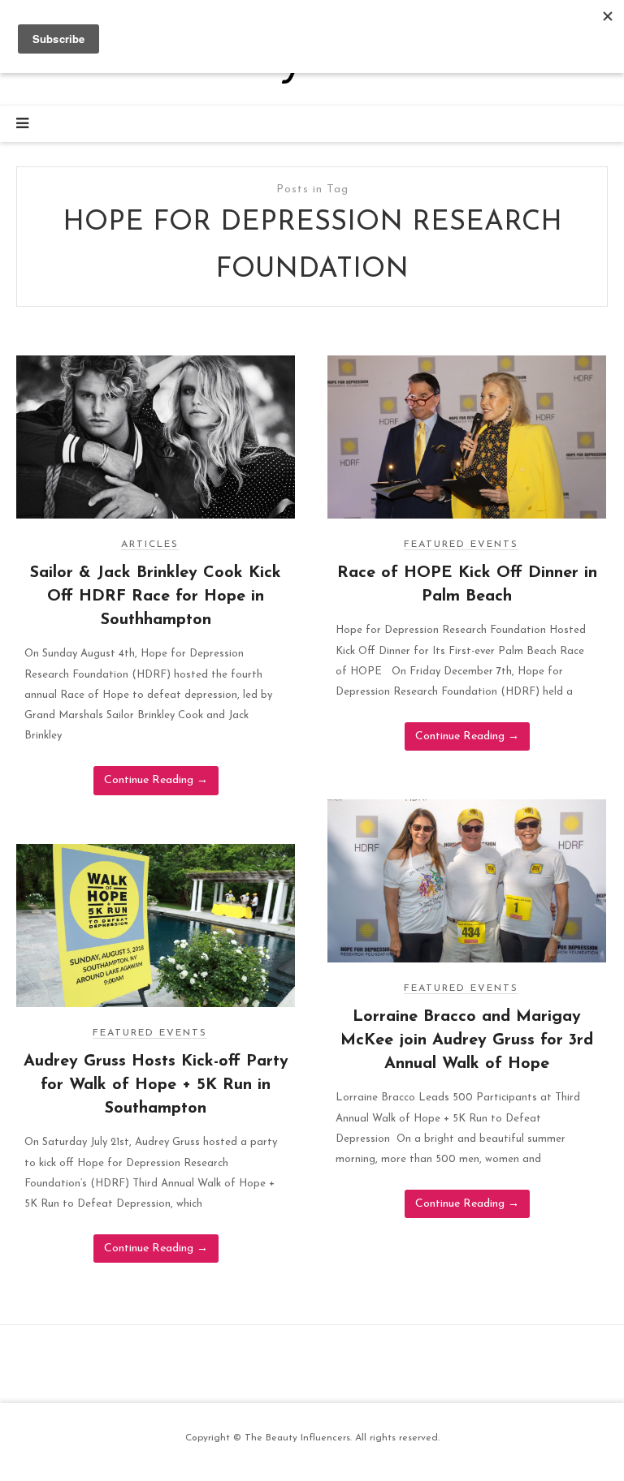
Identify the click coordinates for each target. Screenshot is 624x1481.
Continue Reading (156, 780)
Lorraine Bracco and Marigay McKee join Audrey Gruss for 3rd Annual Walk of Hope (466, 1040)
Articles (150, 544)
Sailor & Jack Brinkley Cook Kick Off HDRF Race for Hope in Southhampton (155, 596)
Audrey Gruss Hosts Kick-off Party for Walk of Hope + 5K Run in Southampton (156, 1085)
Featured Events (461, 544)
